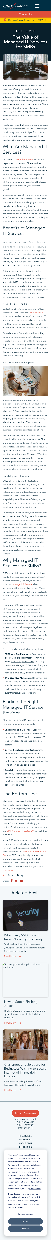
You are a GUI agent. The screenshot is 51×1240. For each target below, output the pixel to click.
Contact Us (25, 14)
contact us (8, 870)
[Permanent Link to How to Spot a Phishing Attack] (25, 980)
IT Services (25, 1135)
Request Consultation (25, 1113)
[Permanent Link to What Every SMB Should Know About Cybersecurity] (25, 915)
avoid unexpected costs (22, 661)
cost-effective (36, 312)
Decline (25, 1228)
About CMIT (25, 1143)
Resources (25, 1147)
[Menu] (37, 6)
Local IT (30, 31)
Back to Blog (15, 875)
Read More (10, 956)
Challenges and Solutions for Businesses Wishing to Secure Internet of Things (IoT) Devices (25, 1070)
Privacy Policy (35, 1188)
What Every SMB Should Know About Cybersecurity (23, 937)
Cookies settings (25, 1214)
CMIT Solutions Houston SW (20, 830)
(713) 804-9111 (39, 19)
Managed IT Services (24, 159)
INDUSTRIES (25, 1139)
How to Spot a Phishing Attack (21, 1004)
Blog (19, 31)
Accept (25, 1221)
